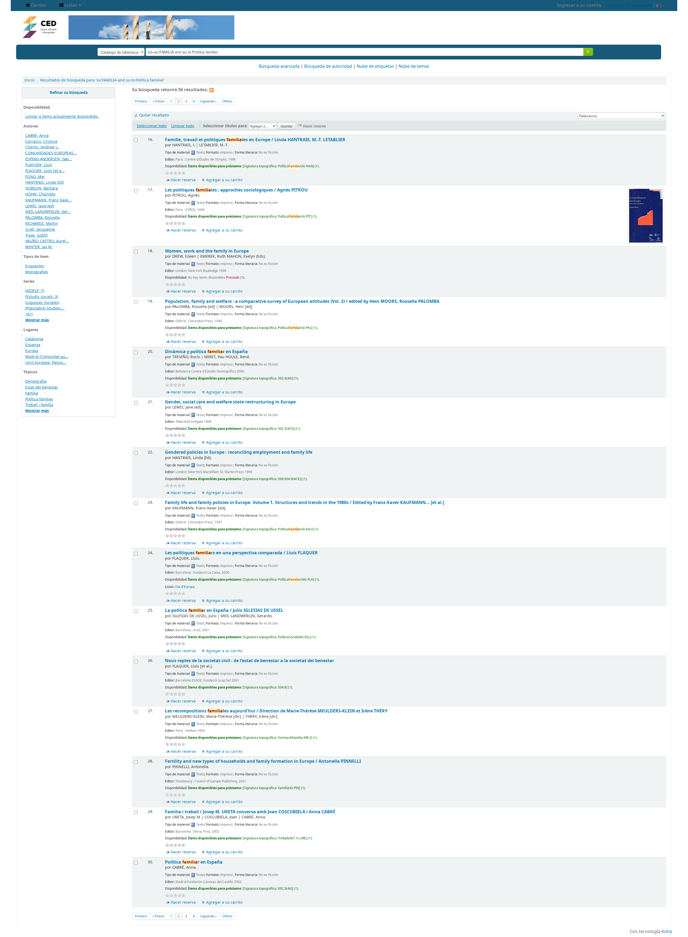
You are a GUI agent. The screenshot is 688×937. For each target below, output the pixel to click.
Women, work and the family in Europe (207, 251)
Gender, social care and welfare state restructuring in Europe (230, 402)
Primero (141, 101)
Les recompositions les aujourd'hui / (276, 711)
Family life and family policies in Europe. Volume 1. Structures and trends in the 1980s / (304, 502)
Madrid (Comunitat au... (46, 357)
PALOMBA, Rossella (42, 218)
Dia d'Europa (185, 586)
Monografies (36, 272)
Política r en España (194, 862)
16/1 (29, 314)
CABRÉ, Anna (37, 136)
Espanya (32, 345)
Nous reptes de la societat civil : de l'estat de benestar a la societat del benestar (249, 661)
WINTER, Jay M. (39, 247)
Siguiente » (208, 101)
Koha (666, 931)
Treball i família (39, 405)
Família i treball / (250, 812)
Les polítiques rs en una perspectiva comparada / (241, 553)
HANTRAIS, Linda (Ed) (44, 182)
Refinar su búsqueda (69, 92)
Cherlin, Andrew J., (42, 147)
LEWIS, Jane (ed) (39, 206)
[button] (36, 5)
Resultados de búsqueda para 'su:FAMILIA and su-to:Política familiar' (102, 80)
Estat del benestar (41, 387)
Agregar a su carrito (224, 180)
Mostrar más (37, 320)
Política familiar (39, 399)
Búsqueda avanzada (279, 66)
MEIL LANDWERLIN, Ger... (48, 212)
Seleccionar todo (152, 126)
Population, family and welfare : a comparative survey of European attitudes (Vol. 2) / (302, 301)
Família (31, 393)
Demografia (35, 381)
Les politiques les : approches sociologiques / (236, 190)
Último (227, 101)
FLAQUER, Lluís (38, 165)
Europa (31, 351)
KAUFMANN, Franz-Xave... (48, 200)
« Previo (158, 101)
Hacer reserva (183, 180)
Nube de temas (414, 66)
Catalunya (34, 339)
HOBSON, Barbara (41, 188)
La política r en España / (224, 610)
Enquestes (34, 266)
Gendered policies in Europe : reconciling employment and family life (238, 452)
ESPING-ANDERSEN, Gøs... (48, 159)
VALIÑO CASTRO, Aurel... (47, 241)
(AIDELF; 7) (34, 291)
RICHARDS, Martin (41, 223)
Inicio (29, 80)
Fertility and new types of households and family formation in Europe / (263, 761)
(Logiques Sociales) (42, 303)
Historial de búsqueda (628, 5)
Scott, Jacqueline (40, 229)
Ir (588, 52)
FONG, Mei (35, 177)
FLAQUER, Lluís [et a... (44, 171)
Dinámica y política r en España (206, 352)
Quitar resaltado (154, 115)
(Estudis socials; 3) (41, 297)
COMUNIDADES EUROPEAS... (51, 153)
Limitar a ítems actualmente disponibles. (62, 116)
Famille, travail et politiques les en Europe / (255, 140)
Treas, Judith (36, 235)
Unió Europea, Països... (45, 362)
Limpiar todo (182, 126)
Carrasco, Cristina (41, 141)
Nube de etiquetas (375, 66)
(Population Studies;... (44, 308)
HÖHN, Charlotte (40, 194)
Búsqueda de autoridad (328, 66)
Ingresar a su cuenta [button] (579, 5)
